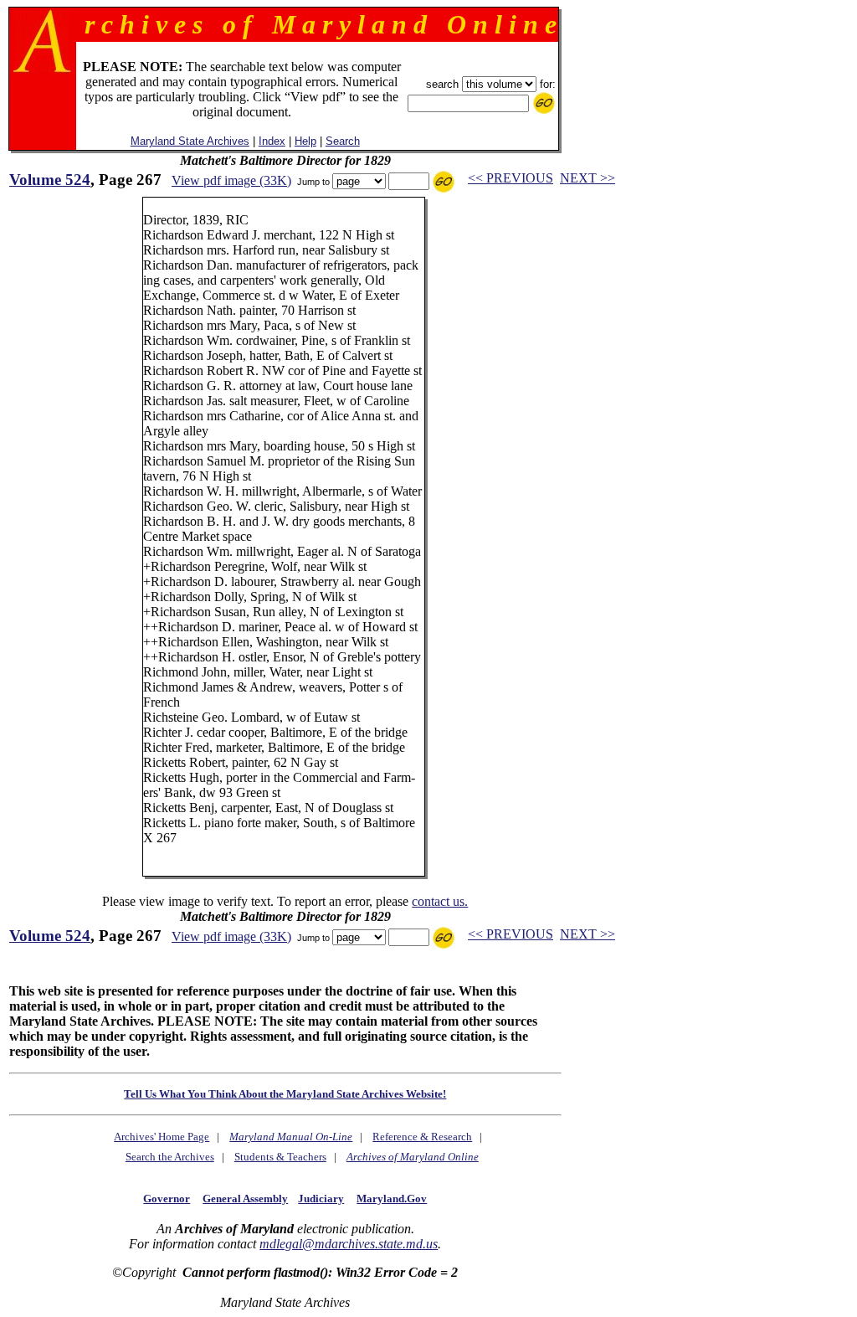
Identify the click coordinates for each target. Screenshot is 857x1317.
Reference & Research (422, 1136)
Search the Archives (170, 1156)
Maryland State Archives (190, 141)
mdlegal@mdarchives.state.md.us (348, 1244)
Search (343, 141)
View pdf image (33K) (231, 180)
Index (272, 141)
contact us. (440, 901)
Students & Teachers (280, 1156)
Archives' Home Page (161, 1136)
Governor (166, 1198)
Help (305, 141)
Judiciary (321, 1198)
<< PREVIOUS (510, 178)
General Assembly (245, 1198)
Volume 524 (49, 179)
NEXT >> (587, 178)
